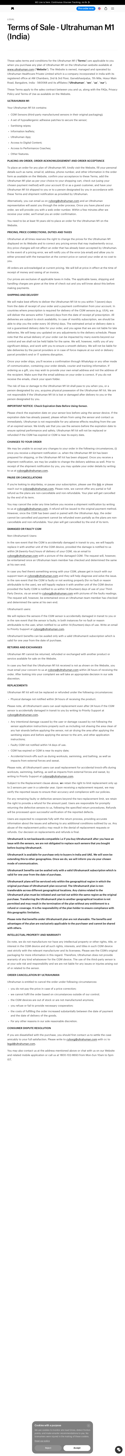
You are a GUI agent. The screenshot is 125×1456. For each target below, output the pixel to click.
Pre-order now (86, 8)
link (99, 484)
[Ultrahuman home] (12, 8)
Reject (48, 1448)
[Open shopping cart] (105, 8)
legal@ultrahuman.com (21, 1044)
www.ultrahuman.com (20, 69)
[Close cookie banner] (88, 1425)
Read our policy (42, 1441)
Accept (76, 1448)
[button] (112, 8)
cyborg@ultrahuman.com (63, 201)
